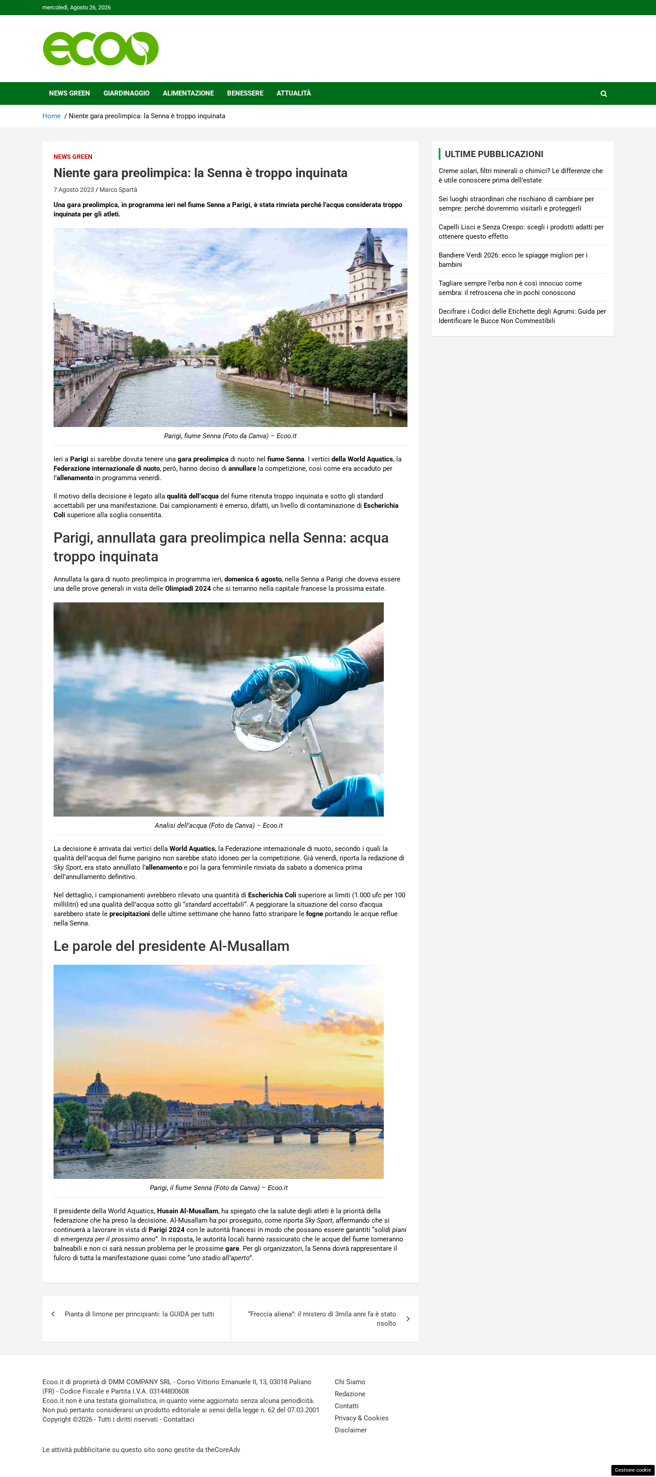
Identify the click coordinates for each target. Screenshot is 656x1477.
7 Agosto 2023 (74, 189)
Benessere (245, 93)
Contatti (347, 1406)
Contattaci (179, 1419)
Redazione (350, 1394)
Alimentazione (188, 93)
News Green (69, 93)
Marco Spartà (118, 189)
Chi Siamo (350, 1382)
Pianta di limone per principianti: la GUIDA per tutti (139, 1314)
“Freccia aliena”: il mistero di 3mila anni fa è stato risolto (322, 1319)
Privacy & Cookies (362, 1418)
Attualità (294, 93)
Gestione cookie (633, 1470)
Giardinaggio (126, 93)
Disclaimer (351, 1430)
